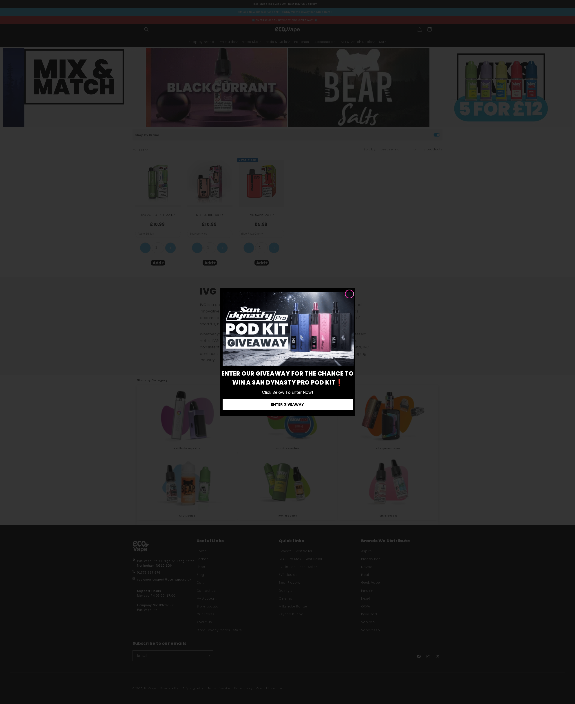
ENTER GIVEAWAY (287, 404)
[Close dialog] (349, 294)
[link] (288, 329)
